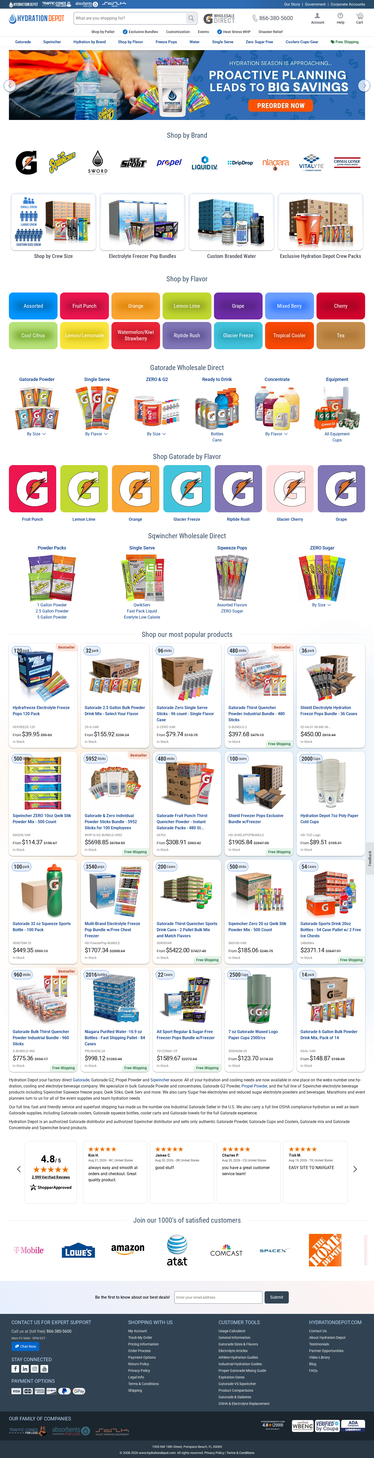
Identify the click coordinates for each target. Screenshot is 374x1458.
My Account (137, 1331)
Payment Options (142, 1357)
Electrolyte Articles (233, 1351)
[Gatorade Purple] (238, 488)
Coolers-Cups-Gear (302, 42)
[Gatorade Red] (32, 488)
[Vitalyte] (311, 162)
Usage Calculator (232, 1331)
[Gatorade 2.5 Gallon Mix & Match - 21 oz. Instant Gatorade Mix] (115, 675)
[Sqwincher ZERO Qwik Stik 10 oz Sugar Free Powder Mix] (43, 783)
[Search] (191, 18)
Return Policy (138, 1364)
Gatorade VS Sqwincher (237, 1384)
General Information (234, 1338)
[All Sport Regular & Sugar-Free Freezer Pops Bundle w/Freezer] (187, 999)
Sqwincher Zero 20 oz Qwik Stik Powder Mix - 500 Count (257, 926)
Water (194, 42)
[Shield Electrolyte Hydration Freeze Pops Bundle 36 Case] (331, 675)
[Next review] (355, 1169)
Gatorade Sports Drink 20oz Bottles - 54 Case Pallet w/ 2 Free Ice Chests (330, 929)
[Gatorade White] (289, 488)
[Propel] (169, 162)
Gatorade (23, 42)
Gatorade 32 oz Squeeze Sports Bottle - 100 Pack (42, 926)
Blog (312, 1364)
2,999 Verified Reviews (51, 1177)
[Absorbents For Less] (87, 4)
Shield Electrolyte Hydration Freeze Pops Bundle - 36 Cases (328, 710)
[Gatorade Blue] (187, 488)
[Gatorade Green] (84, 488)
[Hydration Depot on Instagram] (34, 1369)
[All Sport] (133, 162)
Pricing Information (143, 1344)
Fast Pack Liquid (142, 611)
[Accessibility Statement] (353, 1426)
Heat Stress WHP (237, 32)
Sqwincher (52, 42)
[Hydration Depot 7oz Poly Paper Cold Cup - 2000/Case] (331, 783)
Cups (337, 440)
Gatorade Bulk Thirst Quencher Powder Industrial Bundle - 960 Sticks (41, 1037)
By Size (34, 434)
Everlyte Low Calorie (142, 617)
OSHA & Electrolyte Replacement (244, 1404)
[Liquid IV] (205, 162)
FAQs (313, 1371)
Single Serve (222, 42)
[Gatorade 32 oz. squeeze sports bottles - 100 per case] (43, 891)
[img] (51, 1169)
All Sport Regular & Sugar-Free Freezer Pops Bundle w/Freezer (186, 1034)
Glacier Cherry (290, 519)
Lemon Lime (84, 519)
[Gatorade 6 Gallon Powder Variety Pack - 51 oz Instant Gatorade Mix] (331, 999)
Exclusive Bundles (143, 32)
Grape (341, 519)
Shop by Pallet (102, 32)
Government (315, 4)
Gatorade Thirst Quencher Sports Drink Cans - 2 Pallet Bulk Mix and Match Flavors (187, 929)
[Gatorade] (27, 162)
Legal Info (136, 1377)
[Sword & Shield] (98, 162)
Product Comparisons (236, 1390)
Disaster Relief (271, 32)
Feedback (370, 858)
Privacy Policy (139, 1371)
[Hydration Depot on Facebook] (15, 1369)
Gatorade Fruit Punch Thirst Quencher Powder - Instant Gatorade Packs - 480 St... (182, 821)
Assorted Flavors (232, 605)
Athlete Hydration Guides (238, 1357)
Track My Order (140, 1338)
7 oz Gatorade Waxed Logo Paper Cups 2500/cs (253, 1034)
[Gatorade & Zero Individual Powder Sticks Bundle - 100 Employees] (115, 783)
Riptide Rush (238, 519)
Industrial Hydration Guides (240, 1364)
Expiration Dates (231, 1377)
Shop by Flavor (130, 42)
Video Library (319, 1357)
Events (203, 32)
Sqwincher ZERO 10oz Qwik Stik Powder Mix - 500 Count (42, 818)
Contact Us (318, 1331)
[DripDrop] (240, 162)
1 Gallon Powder (52, 605)
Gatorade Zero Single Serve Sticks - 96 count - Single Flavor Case (185, 713)
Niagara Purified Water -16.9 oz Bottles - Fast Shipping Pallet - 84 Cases (115, 1037)
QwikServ (142, 605)
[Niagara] (276, 162)
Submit (276, 1297)
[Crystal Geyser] (347, 162)
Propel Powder (254, 1086)
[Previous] (10, 86)
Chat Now (28, 1346)
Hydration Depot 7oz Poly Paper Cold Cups (329, 818)
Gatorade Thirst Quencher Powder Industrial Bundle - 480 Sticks (256, 713)
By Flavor (94, 434)
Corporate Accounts (348, 4)
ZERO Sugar (232, 611)
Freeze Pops (166, 42)
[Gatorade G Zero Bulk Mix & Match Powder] (187, 675)
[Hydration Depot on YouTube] (44, 1369)
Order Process (139, 1351)
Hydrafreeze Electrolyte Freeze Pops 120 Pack (41, 710)
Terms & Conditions (143, 1384)
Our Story (292, 4)
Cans (217, 440)
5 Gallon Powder (52, 617)
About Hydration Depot (327, 1338)
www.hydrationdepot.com (157, 1453)
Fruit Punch (32, 519)
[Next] (364, 86)
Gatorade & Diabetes (235, 1397)
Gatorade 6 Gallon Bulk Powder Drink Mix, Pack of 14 (328, 1034)
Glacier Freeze (187, 519)
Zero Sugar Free (259, 42)
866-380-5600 (59, 1331)
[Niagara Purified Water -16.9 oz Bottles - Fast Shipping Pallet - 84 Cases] (115, 999)
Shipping (135, 1390)
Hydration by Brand (90, 42)
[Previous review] (18, 1169)
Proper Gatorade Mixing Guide (242, 1371)
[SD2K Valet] (114, 4)
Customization (178, 32)
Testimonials (319, 1344)
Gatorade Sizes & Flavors (238, 1344)
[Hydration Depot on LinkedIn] (25, 1369)
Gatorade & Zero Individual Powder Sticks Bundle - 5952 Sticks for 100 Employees (111, 821)
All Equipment (337, 434)
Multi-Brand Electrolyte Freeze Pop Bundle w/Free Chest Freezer (112, 929)
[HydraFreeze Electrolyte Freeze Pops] (43, 675)
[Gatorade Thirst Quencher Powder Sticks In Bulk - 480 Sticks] (259, 675)
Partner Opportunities (326, 1351)
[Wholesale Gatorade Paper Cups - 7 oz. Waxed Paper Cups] (259, 999)
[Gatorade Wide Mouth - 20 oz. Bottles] (331, 891)
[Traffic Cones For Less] (56, 4)
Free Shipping (347, 42)
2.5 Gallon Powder (52, 611)
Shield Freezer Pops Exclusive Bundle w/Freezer (255, 818)
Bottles (217, 434)
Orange (135, 519)
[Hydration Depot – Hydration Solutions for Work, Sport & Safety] (36, 18)
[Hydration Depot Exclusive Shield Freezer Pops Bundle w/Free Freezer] (259, 783)
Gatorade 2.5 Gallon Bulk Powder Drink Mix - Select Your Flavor (115, 710)
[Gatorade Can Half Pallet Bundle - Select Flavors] (187, 891)
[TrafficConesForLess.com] (28, 1431)
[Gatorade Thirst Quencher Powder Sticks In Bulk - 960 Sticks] (43, 999)
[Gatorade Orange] (135, 488)
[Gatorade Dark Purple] (341, 488)
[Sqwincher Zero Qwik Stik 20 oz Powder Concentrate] (259, 891)
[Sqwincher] (62, 162)
